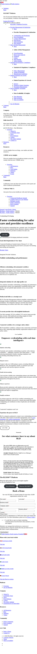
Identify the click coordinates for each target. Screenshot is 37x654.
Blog (4, 612)
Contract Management (20, 38)
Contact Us (6, 633)
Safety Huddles (18, 61)
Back (4, 10)
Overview (9, 129)
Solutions (6, 8)
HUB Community (8, 621)
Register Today (4, 250)
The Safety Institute (8, 602)
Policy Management (19, 71)
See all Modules (10, 486)
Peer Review (17, 40)
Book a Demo (12, 209)
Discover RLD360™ (25, 486)
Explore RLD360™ (8, 21)
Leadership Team (8, 595)
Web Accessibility (8, 640)
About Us (6, 594)
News (5, 597)
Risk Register (17, 59)
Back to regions (9, 579)
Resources (6, 142)
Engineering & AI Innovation (11, 603)
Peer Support (17, 43)
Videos (5, 615)
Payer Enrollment (18, 37)
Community (6, 175)
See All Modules (7, 587)
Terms (5, 639)
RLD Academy (7, 623)
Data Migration (18, 96)
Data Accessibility (19, 99)
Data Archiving (18, 98)
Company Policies (8, 637)
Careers (5, 600)
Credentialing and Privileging (22, 35)
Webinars (6, 613)
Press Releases (7, 599)
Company (6, 105)
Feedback (16, 56)
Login (6, 209)
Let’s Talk (4, 234)
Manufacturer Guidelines (20, 74)
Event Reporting (18, 53)
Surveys (16, 83)
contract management (14, 419)
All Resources (7, 610)
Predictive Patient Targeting (21, 85)
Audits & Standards (19, 72)
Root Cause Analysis (19, 55)
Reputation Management (20, 87)
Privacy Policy (31, 517)
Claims (16, 58)
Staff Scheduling (18, 42)
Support (2, 209)
